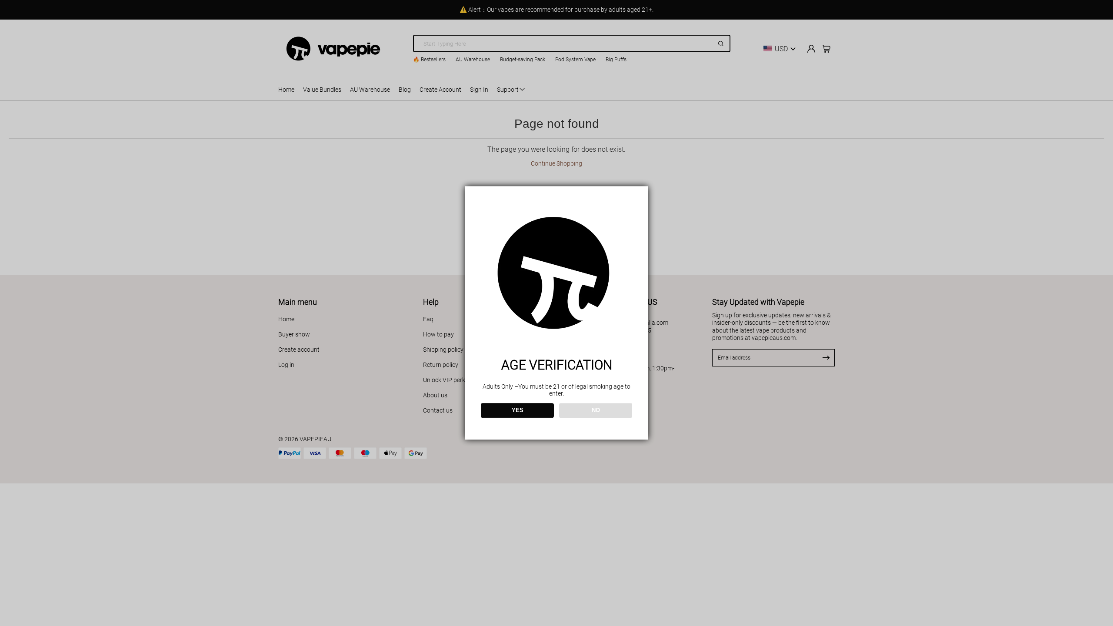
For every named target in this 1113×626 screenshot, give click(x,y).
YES (517, 410)
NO (596, 410)
